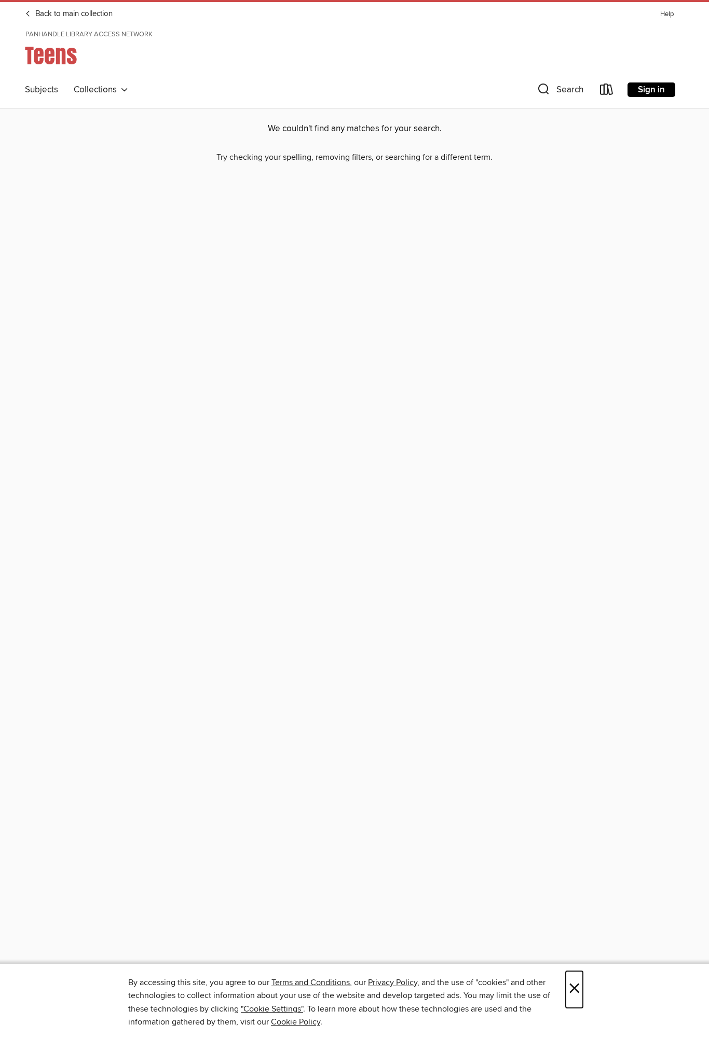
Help (667, 14)
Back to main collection (73, 14)
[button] (559, 91)
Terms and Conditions (310, 982)
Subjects (41, 89)
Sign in (651, 89)
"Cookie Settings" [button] (272, 1009)
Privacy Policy (392, 982)
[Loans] (606, 91)
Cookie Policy (295, 1022)
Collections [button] (97, 89)
